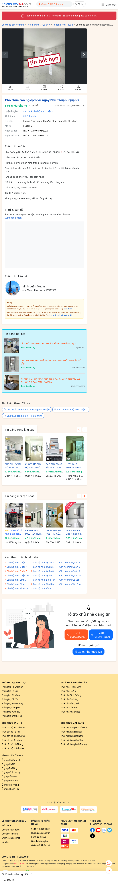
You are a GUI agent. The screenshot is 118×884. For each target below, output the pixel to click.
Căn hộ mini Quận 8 (43, 571)
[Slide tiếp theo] (82, 54)
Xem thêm (68, 309)
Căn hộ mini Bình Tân (44, 579)
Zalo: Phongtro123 (90, 651)
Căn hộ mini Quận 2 (43, 562)
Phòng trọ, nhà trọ (14, 682)
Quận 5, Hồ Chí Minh (32, 542)
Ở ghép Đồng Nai (10, 780)
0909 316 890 (19, 863)
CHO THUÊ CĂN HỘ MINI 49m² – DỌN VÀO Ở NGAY (33, 466)
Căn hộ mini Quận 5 (43, 566)
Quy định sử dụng (10, 833)
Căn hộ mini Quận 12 (70, 575)
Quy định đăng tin (39, 841)
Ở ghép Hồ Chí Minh (11, 760)
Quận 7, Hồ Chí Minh (12, 476)
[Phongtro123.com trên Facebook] (92, 831)
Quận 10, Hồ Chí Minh (73, 542)
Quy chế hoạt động (11, 829)
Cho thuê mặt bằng (72, 722)
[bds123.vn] (29, 809)
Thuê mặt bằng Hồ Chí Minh (74, 727)
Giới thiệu (6, 825)
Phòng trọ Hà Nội (10, 691)
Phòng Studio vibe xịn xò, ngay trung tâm (74, 532)
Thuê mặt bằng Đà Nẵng (72, 736)
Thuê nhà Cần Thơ (69, 707)
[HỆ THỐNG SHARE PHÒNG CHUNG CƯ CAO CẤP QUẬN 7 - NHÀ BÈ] (75, 448)
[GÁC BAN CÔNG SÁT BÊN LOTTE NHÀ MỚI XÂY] (54, 448)
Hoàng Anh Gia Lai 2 (74, 476)
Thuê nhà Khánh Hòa (70, 711)
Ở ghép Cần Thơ (9, 776)
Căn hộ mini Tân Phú (70, 584)
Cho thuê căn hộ (12, 722)
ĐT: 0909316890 (77, 635)
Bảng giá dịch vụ (38, 837)
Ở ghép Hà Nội (8, 764)
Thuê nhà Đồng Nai (70, 703)
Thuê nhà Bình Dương (71, 695)
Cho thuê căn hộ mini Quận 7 (38, 111)
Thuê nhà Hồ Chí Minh (71, 686)
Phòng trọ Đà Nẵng (11, 695)
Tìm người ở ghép (12, 755)
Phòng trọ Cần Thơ (10, 699)
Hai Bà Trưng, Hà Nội (13, 542)
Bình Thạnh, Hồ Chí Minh (53, 542)
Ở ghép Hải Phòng (10, 784)
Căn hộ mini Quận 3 (69, 562)
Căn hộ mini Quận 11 (44, 575)
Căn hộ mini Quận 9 (69, 571)
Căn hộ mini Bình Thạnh (16, 580)
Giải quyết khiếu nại (40, 845)
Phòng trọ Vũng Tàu (11, 711)
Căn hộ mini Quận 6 (69, 566)
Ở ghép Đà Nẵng (9, 768)
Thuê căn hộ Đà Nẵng (12, 740)
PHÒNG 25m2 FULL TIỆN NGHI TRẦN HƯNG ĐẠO (33, 532)
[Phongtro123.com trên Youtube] (98, 831)
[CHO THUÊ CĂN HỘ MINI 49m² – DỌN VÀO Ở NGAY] (34, 448)
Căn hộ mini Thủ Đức (17, 588)
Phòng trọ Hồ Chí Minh (12, 686)
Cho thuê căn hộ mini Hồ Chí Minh (24, 415)
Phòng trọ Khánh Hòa (12, 716)
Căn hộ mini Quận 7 (17, 571)
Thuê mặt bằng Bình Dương (74, 744)
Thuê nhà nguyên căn (74, 682)
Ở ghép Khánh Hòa (10, 789)
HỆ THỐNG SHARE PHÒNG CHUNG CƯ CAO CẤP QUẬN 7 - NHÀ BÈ (74, 466)
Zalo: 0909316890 (102, 635)
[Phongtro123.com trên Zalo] (104, 831)
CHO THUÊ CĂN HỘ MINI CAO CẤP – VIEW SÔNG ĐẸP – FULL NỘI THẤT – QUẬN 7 (13, 466)
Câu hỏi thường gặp (40, 828)
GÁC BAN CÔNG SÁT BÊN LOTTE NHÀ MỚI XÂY (54, 466)
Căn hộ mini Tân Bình (44, 584)
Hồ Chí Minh (29, 116)
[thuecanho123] (68, 809)
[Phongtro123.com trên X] (109, 831)
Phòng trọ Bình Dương (12, 703)
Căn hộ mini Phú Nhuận (15, 584)
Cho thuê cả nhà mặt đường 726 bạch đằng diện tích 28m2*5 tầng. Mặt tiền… (13, 532)
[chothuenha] (49, 809)
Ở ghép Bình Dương (11, 772)
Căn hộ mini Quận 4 (17, 566)
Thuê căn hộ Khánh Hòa (13, 748)
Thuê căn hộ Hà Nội (11, 731)
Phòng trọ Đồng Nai (11, 707)
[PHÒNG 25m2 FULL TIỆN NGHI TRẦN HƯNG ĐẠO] (34, 515)
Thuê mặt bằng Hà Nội (71, 731)
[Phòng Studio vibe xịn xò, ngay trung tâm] (75, 515)
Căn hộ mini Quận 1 (17, 562)
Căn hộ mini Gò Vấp (69, 579)
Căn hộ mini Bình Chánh (42, 588)
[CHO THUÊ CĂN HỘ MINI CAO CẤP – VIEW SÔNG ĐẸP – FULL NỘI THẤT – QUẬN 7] (14, 448)
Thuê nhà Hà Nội (68, 691)
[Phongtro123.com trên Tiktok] (92, 837)
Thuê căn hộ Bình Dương (13, 736)
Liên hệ (5, 842)
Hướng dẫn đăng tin (40, 833)
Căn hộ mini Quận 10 (18, 575)
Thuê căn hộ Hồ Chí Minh (13, 727)
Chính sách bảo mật (11, 837)
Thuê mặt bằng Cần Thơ (72, 740)
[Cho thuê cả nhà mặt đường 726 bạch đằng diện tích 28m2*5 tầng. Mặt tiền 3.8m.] (14, 515)
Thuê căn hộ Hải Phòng (12, 744)
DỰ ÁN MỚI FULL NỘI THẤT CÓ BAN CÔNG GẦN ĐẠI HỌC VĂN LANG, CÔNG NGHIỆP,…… (54, 532)
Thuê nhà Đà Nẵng (69, 699)
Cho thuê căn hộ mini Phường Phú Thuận (28, 409)
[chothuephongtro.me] (88, 809)
